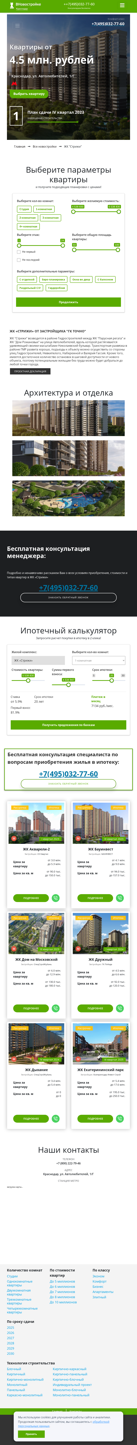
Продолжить (68, 302)
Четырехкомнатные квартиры (22, 1310)
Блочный (14, 1369)
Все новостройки (45, 146)
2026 (10, 1333)
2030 (10, 1353)
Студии (12, 1276)
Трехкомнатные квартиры (19, 1301)
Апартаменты (103, 1292)
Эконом (98, 1276)
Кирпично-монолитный (25, 1379)
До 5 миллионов (62, 1281)
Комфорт (99, 1281)
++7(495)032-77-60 (79, 4)
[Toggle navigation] (122, 5)
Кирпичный (16, 1374)
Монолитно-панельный (71, 1395)
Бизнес (98, 1286)
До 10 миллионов (63, 1302)
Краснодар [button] (22, 8)
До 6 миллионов (62, 1286)
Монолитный (17, 1385)
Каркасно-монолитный (24, 1395)
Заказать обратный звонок (68, 597)
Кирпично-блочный (68, 1379)
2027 (10, 1338)
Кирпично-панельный (70, 1374)
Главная (19, 146)
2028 (10, 1343)
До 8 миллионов (62, 1297)
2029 (10, 1348)
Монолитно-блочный (69, 1390)
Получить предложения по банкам (68, 725)
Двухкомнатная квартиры (19, 1292)
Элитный (99, 1297)
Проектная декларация (30, 371)
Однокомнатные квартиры (19, 1283)
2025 (10, 1327)
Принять (31, 1434)
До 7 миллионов (62, 1292)
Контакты (76, 1411)
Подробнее (31, 898)
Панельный (16, 1390)
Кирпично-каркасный (69, 1369)
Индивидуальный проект (72, 1385)
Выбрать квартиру (29, 94)
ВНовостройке (25, 5)
